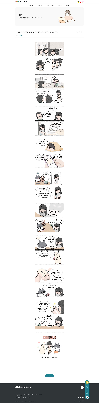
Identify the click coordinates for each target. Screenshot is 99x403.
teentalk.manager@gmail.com (22, 397)
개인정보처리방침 (75, 401)
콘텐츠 (60, 5)
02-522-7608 (18, 395)
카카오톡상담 (87, 387)
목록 (49, 375)
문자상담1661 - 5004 (87, 392)
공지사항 (68, 5)
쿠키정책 (82, 401)
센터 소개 (31, 5)
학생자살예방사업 (50, 5)
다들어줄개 (40, 5)
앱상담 (87, 389)
